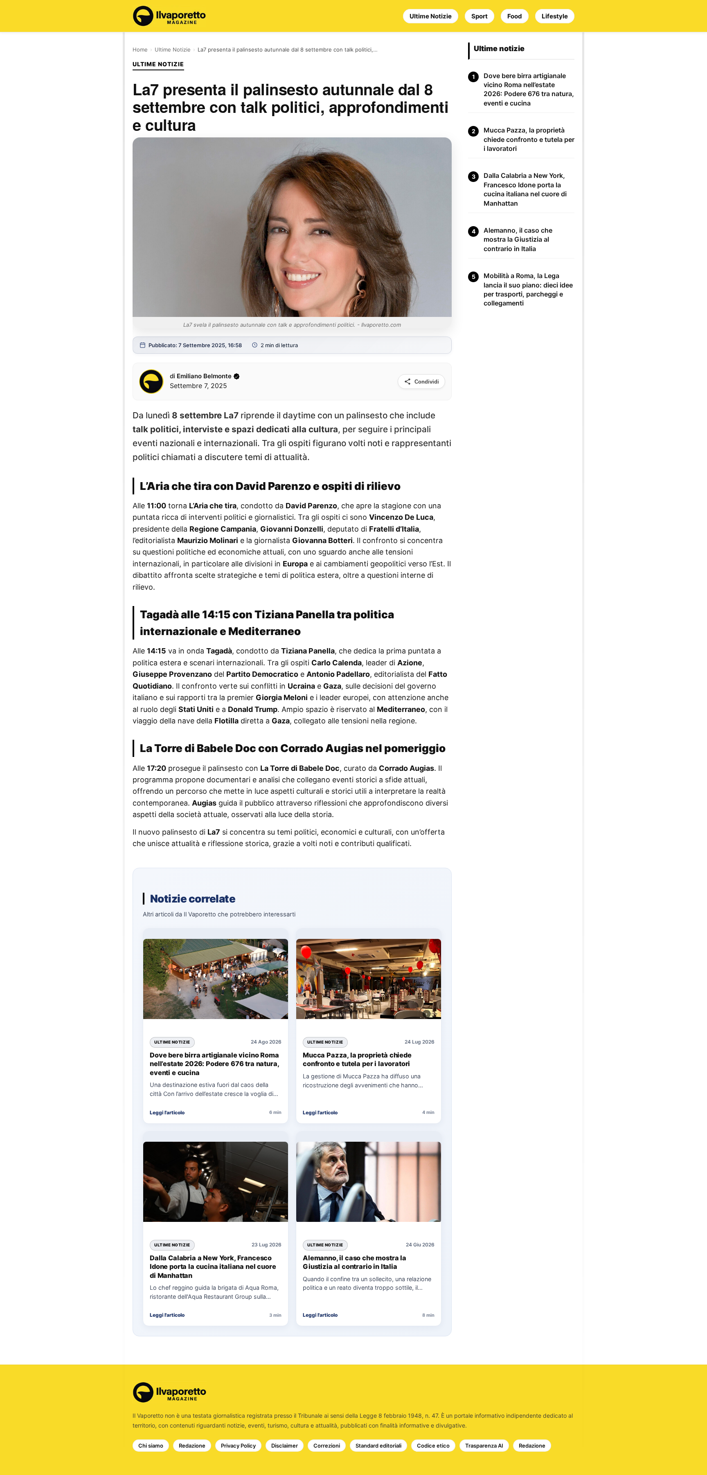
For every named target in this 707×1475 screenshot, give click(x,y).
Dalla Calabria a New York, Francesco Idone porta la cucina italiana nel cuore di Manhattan (213, 1267)
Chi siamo (150, 1445)
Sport (479, 16)
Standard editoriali (378, 1445)
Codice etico (433, 1445)
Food (514, 16)
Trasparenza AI (484, 1445)
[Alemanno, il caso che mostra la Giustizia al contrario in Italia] (368, 1183)
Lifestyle (555, 16)
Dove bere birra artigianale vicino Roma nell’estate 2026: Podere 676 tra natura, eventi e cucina (214, 1064)
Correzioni (326, 1445)
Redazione (192, 1445)
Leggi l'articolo (167, 1112)
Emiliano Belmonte (204, 376)
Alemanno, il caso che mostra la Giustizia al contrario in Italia (354, 1262)
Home (140, 49)
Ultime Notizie (431, 16)
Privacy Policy (238, 1445)
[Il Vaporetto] (169, 16)
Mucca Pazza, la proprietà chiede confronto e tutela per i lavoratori (357, 1059)
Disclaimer (284, 1445)
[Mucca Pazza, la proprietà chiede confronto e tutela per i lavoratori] (368, 980)
